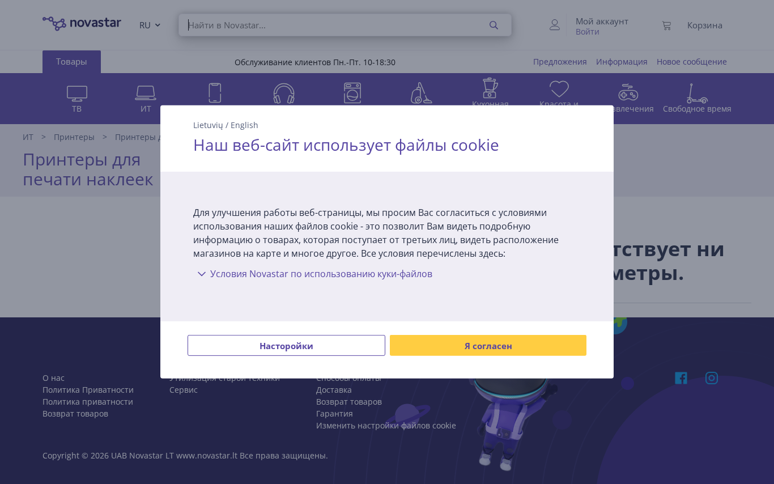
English (244, 125)
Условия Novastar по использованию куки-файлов (321, 274)
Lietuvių (208, 125)
